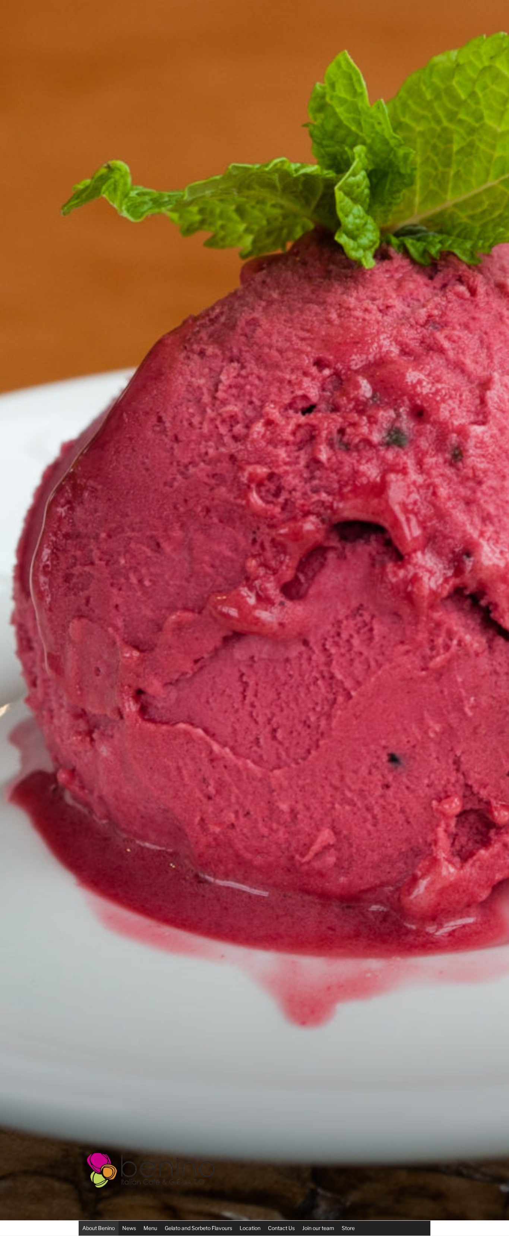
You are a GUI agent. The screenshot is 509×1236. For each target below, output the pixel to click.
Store (348, 1228)
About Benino (98, 1228)
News (129, 1228)
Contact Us (281, 1228)
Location (250, 1228)
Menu (150, 1228)
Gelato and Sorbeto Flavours (198, 1228)
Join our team (318, 1228)
